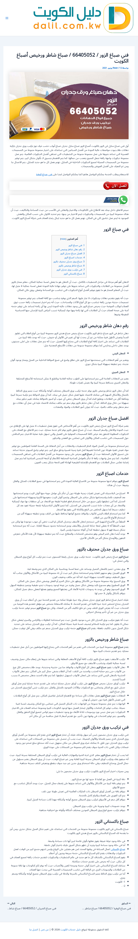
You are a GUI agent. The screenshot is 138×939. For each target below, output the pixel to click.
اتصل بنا (33, 929)
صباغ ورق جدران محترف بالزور (69, 261)
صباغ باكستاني (118, 849)
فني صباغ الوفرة (44, 174)
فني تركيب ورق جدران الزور (71, 269)
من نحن (45, 929)
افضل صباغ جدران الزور (72, 253)
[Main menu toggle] (6, 18)
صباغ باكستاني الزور (74, 273)
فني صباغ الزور (76, 245)
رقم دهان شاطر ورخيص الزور (70, 249)
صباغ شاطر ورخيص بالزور (72, 265)
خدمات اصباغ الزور (74, 257)
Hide (63, 239)
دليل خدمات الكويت (70, 929)
